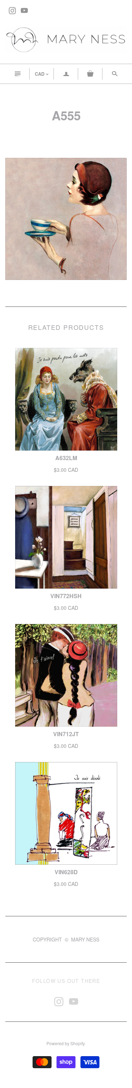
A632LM (66, 458)
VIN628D (66, 872)
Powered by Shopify (65, 1043)
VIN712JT (66, 734)
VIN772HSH (66, 596)
